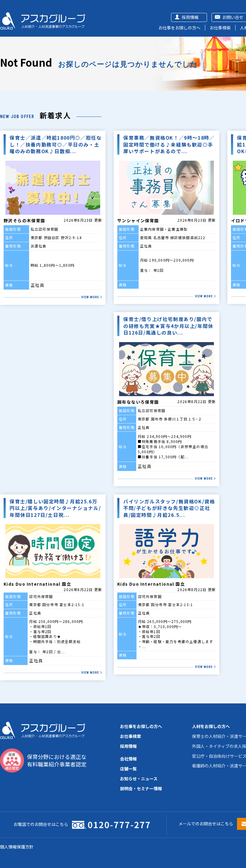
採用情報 (190, 17)
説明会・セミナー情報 (141, 788)
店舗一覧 (128, 769)
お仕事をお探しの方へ (179, 28)
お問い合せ (232, 17)
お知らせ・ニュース (139, 778)
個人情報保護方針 (17, 847)
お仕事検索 (220, 28)
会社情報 (128, 759)
